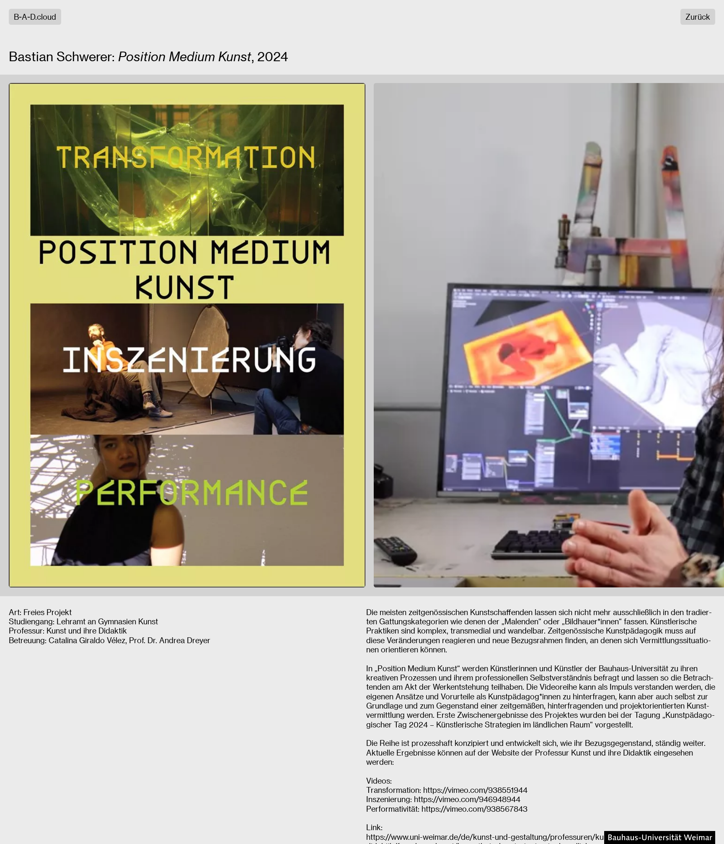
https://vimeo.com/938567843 (474, 808)
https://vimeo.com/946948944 (467, 799)
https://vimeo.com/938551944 (475, 789)
